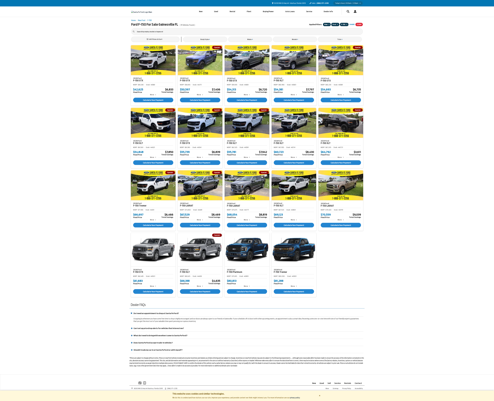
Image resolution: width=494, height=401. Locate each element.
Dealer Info (328, 11)
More (152, 95)
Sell (329, 383)
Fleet (249, 11)
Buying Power (268, 11)
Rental (232, 11)
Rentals (347, 383)
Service (309, 11)
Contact (358, 383)
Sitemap (335, 388)
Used (216, 11)
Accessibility (359, 388)
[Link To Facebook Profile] (140, 382)
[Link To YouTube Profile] (144, 382)
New (200, 11)
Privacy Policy (346, 388)
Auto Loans (290, 11)
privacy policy (295, 398)
